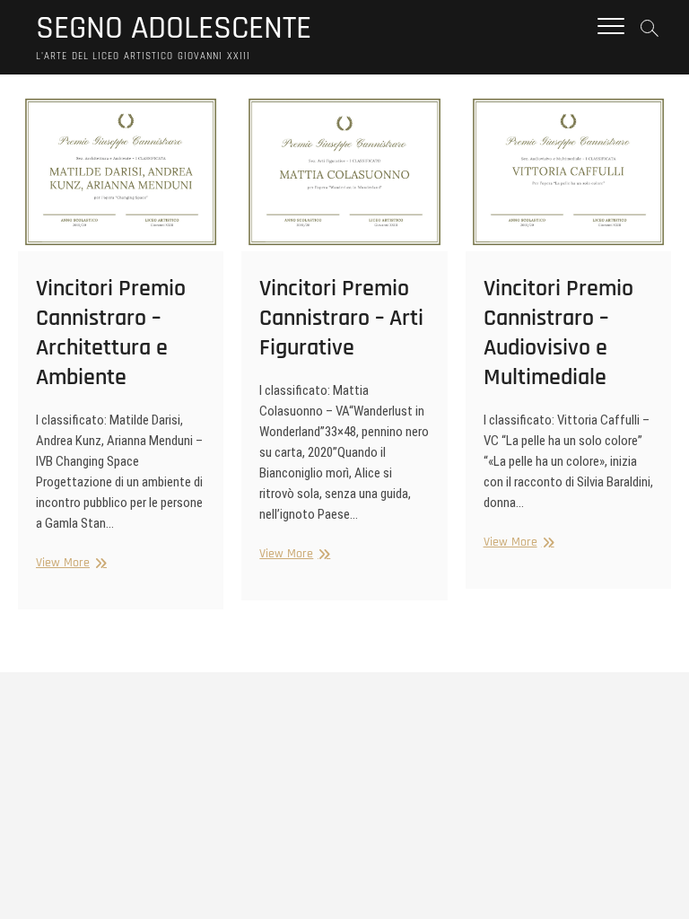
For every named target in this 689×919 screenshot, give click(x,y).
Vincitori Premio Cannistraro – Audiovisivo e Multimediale (558, 333)
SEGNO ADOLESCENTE (173, 28)
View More (69, 563)
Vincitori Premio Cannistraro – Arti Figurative (341, 318)
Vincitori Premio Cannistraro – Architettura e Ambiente (111, 333)
